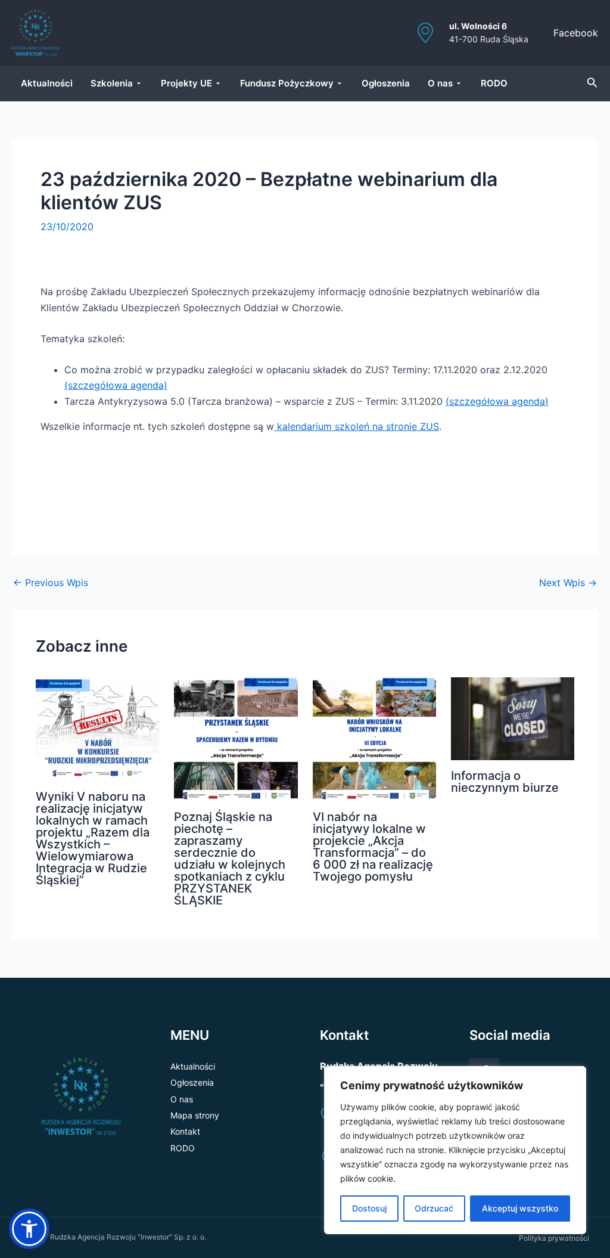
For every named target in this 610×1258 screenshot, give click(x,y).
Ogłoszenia (192, 1082)
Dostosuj (369, 1208)
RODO (182, 1148)
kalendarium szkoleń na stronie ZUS (356, 426)
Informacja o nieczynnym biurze (505, 782)
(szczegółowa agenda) (115, 385)
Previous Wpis (50, 582)
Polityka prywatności (554, 1238)
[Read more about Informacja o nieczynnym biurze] (512, 718)
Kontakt (185, 1131)
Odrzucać (434, 1208)
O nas (181, 1099)
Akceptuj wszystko (520, 1208)
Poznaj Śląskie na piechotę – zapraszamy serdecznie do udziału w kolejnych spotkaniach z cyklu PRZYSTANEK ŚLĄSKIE (229, 858)
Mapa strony (194, 1115)
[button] (29, 1228)
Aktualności (192, 1066)
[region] (455, 1150)
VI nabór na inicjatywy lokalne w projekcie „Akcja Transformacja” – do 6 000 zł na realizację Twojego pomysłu (373, 847)
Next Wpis (568, 582)
